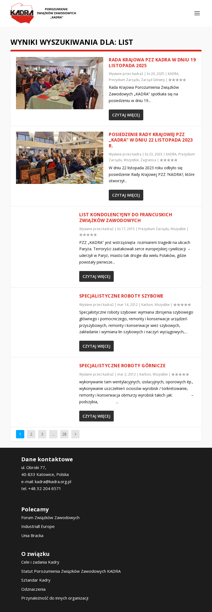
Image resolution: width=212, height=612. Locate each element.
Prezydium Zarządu (124, 79)
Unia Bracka (32, 535)
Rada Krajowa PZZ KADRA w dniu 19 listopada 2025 (152, 63)
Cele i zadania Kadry (40, 562)
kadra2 (137, 73)
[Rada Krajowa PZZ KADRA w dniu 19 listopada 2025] (59, 83)
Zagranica (148, 160)
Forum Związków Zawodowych (50, 517)
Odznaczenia (33, 589)
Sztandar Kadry (36, 580)
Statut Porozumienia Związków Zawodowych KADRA (71, 571)
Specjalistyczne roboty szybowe (121, 296)
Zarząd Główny (153, 79)
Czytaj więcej (126, 115)
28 (64, 434)
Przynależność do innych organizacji (54, 598)
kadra (136, 154)
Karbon (147, 304)
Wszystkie (131, 160)
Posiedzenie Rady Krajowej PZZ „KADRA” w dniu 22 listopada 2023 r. (151, 140)
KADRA (173, 73)
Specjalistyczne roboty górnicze (122, 366)
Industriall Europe (38, 526)
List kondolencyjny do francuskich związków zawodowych (126, 217)
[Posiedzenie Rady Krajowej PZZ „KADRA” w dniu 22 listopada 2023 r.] (59, 158)
